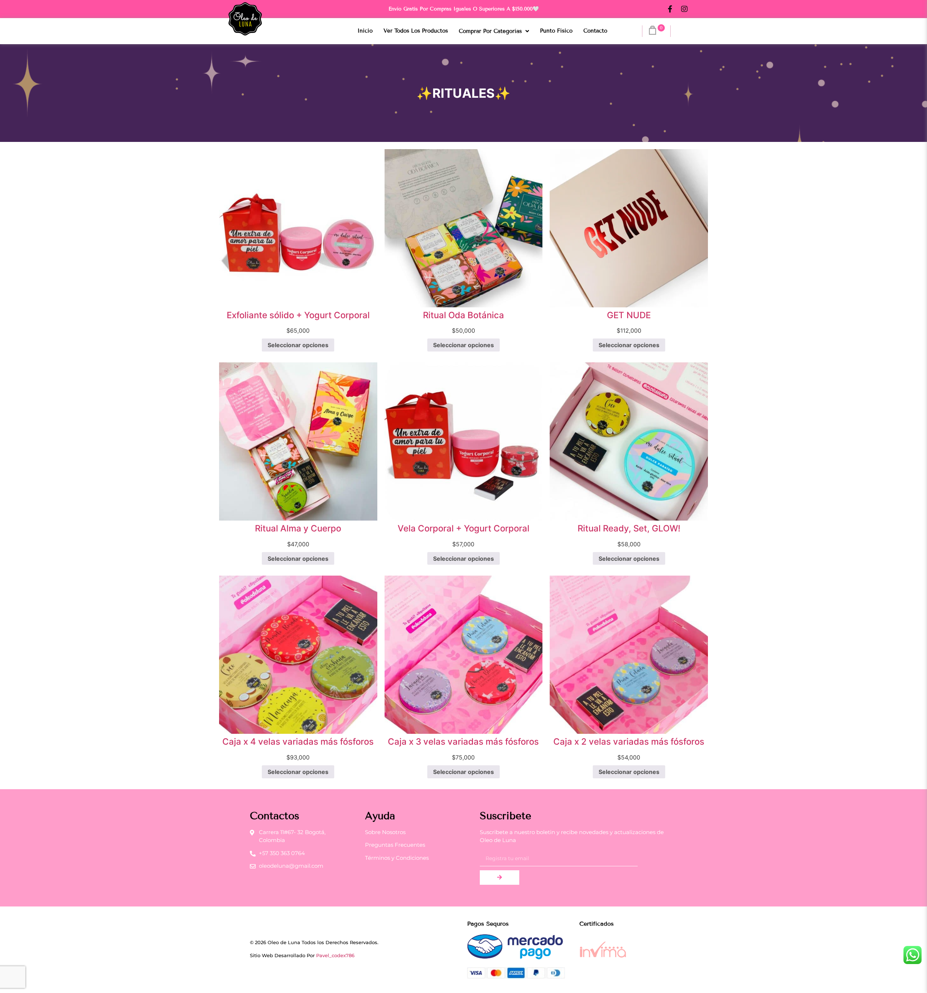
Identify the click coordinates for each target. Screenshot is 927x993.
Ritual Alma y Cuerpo (298, 528)
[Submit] (499, 877)
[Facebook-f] (670, 9)
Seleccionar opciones (298, 345)
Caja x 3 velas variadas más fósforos (463, 741)
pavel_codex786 (335, 955)
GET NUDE (629, 315)
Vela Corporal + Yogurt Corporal (463, 528)
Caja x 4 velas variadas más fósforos (298, 741)
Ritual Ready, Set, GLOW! (629, 528)
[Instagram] (684, 9)
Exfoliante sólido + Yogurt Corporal (298, 315)
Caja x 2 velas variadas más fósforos (628, 741)
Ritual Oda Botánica (463, 315)
